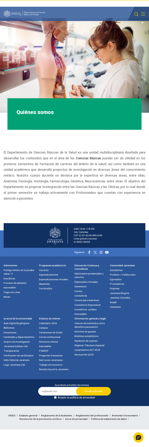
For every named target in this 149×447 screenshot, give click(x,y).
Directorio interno (48, 341)
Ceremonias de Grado (51, 332)
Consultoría (80, 295)
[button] (138, 437)
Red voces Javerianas (51, 360)
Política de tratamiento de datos (109, 418)
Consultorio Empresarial (87, 304)
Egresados (116, 279)
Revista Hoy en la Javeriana (53, 369)
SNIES (12, 415)
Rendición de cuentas (85, 340)
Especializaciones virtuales (53, 279)
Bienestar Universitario (125, 415)
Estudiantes (116, 270)
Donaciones (10, 332)
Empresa (114, 288)
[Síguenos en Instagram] (101, 252)
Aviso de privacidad (76, 418)
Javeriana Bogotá (119, 293)
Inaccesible (10, 287)
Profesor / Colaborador (123, 274)
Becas (7, 296)
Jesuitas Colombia (120, 297)
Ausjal (113, 302)
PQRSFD (43, 350)
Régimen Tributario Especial (89, 345)
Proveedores (117, 283)
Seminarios (80, 286)
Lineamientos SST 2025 (87, 349)
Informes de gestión (85, 331)
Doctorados (45, 288)
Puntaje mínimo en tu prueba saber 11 (19, 272)
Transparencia (11, 350)
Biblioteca (9, 327)
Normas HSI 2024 (84, 354)
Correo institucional (49, 337)
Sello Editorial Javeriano (17, 360)
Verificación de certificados (18, 355)
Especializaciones (48, 274)
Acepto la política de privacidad (76, 397)
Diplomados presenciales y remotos (88, 275)
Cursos (78, 291)
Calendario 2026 (48, 323)
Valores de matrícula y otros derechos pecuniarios (89, 325)
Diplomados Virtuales (86, 281)
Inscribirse (9, 278)
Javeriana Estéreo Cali (16, 346)
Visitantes (115, 306)
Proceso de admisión (15, 283)
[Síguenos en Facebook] (89, 252)
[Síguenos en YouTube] (106, 252)
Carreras (44, 270)
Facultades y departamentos (19, 337)
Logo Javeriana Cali (14, 364)
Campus (43, 327)
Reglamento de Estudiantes (57, 415)
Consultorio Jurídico (85, 309)
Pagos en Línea (12, 292)
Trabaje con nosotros (50, 364)
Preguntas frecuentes (51, 355)
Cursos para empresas (86, 300)
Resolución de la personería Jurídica (40, 418)
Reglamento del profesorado (92, 415)
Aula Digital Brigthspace (16, 323)
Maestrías (44, 283)
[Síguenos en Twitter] (95, 252)
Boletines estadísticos (86, 336)
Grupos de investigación (17, 341)
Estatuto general (28, 415)
